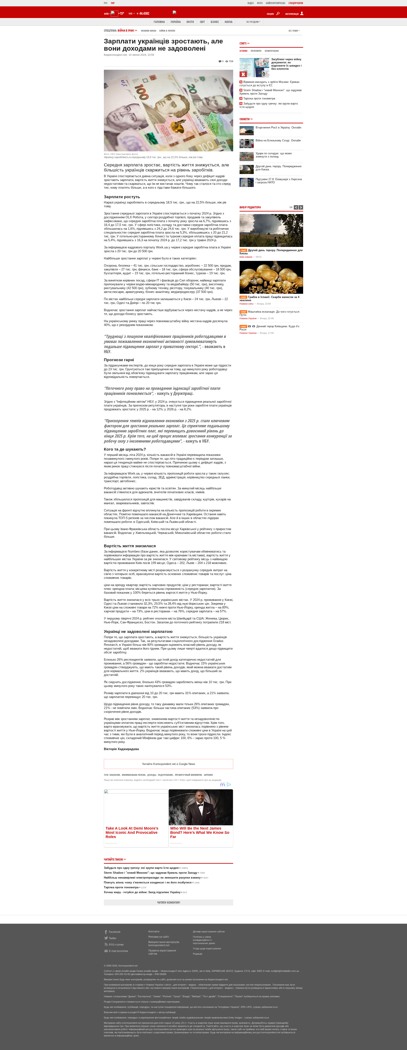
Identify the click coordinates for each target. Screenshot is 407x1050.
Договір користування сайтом (209, 931)
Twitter (112, 938)
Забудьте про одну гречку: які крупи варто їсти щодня (146, 867)
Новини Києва (148, 30)
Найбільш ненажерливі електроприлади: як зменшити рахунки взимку (156, 877)
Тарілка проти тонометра (125, 887)
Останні (243, 50)
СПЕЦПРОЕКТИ (296, 3)
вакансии (115, 774)
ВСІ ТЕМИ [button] (293, 30)
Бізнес (215, 22)
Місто (190, 22)
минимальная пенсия (133, 774)
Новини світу (247, 303)
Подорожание (165, 774)
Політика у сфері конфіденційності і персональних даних (204, 940)
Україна (176, 22)
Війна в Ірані (146, 30)
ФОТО (260, 3)
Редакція (197, 954)
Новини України (248, 318)
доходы (151, 774)
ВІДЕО (251, 3)
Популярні (256, 50)
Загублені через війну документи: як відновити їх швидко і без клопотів (286, 64)
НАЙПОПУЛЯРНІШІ (275, 3)
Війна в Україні (167, 30)
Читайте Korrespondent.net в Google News (168, 764)
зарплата (208, 774)
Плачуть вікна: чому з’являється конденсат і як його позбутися (151, 882)
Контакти (153, 931)
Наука (228, 22)
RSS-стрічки (116, 944)
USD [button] (131, 13)
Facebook (114, 931)
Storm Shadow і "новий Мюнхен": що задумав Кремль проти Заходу (154, 872)
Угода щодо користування (207, 948)
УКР (113, 3)
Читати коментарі (168, 902)
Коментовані (272, 50)
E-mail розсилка (118, 951)
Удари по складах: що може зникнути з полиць (274, 155)
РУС (106, 3)
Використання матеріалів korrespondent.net (163, 944)
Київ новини (246, 257)
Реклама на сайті (158, 936)
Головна (159, 22)
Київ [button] (106, 13)
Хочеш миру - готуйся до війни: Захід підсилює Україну (145, 892)
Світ (202, 22)
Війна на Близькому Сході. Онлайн (278, 140)
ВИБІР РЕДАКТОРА (250, 207)
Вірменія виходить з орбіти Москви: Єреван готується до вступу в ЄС (269, 83)
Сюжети (245, 119)
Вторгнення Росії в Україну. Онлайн (278, 127)
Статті (243, 43)
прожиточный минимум (188, 774)
